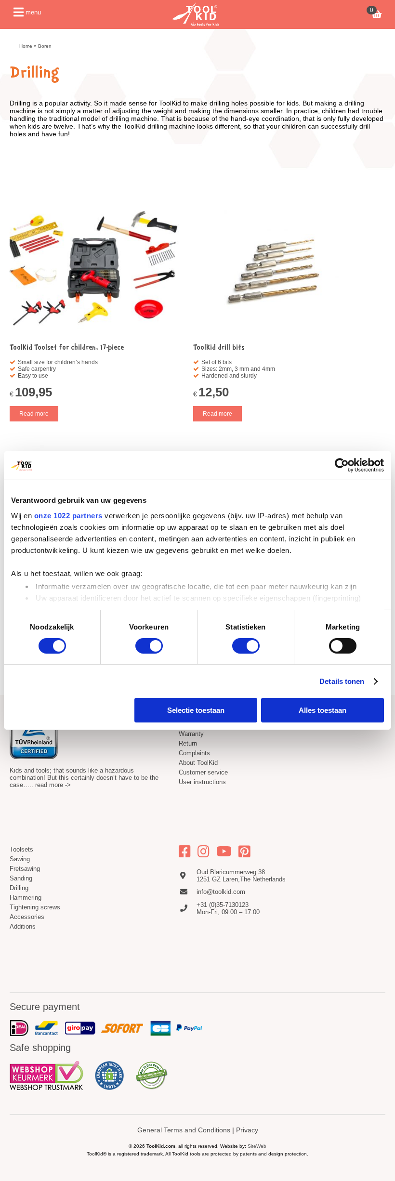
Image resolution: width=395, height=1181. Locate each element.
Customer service (203, 772)
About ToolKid (198, 762)
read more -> (53, 784)
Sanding (21, 878)
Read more (34, 413)
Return (188, 743)
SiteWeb (257, 1146)
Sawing (20, 859)
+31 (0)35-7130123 (223, 904)
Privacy (247, 1130)
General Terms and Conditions (183, 1130)
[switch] (149, 646)
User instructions (202, 782)
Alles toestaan (322, 710)
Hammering (25, 897)
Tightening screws (35, 907)
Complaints (194, 753)
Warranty (191, 733)
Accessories (27, 916)
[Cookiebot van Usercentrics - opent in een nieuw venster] (342, 465)
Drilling (19, 888)
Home (25, 46)
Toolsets (21, 849)
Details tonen (341, 681)
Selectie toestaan (195, 710)
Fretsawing (25, 868)
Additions (23, 926)
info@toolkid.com (221, 891)
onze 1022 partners (68, 515)
